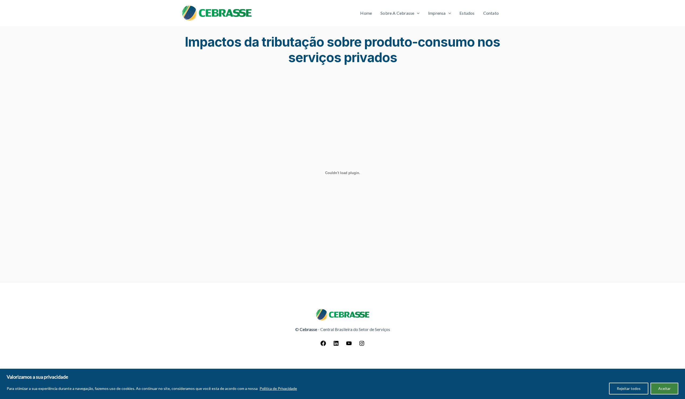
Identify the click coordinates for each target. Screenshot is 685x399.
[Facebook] (323, 344)
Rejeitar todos (629, 388)
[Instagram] (362, 344)
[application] (417, 13)
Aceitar (664, 388)
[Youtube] (349, 344)
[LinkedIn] (336, 344)
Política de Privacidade (278, 388)
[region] (342, 384)
